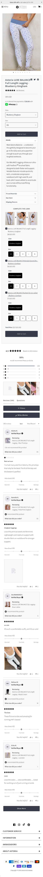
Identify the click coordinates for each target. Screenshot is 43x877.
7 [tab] (27, 72)
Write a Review (25, 416)
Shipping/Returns (11, 202)
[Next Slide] (38, 388)
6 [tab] (25, 72)
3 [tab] (18, 72)
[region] (21, 388)
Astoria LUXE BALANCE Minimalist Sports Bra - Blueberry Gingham (23, 262)
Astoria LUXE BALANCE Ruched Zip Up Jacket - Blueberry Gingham (22, 294)
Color (6, 110)
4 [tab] (20, 72)
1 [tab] (13, 72)
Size (6, 121)
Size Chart (9, 198)
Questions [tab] (21, 401)
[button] (14, 90)
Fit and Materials (11, 194)
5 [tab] (23, 72)
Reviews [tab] (8, 401)
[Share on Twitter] (35, 79)
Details (8, 140)
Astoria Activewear (26, 870)
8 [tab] (29, 72)
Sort (21, 424)
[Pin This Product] (38, 79)
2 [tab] (16, 72)
